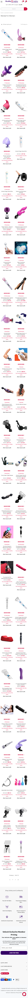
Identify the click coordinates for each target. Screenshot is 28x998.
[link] (7, 46)
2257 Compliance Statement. (20, 990)
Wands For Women (9, 12)
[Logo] (11, 1)
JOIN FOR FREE (14, 953)
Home (2, 12)
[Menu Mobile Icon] (1, 2)
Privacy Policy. (19, 992)
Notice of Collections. (11, 992)
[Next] (18, 879)
